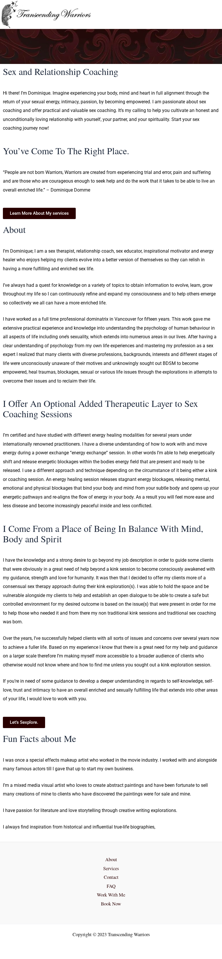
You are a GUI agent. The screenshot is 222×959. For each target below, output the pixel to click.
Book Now (111, 904)
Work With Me (111, 895)
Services (111, 868)
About (111, 859)
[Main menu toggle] (209, 14)
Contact (111, 877)
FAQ (111, 886)
